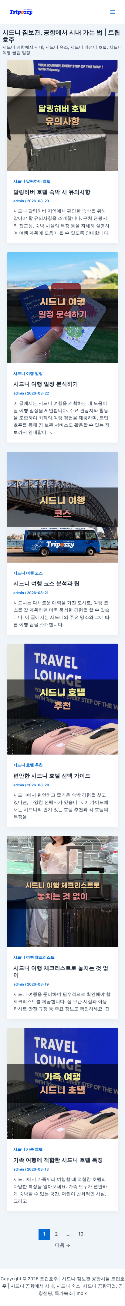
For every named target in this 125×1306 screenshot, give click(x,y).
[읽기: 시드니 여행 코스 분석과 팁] (62, 507)
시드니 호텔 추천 (28, 765)
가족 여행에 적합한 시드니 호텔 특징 (58, 1159)
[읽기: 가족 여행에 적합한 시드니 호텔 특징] (62, 1083)
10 (80, 1234)
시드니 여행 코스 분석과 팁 (46, 583)
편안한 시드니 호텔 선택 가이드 (51, 775)
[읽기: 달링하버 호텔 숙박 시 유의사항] (62, 115)
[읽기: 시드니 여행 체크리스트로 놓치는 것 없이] (62, 891)
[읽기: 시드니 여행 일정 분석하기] (62, 307)
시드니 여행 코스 (28, 573)
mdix (82, 1293)
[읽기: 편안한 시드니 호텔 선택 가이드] (62, 699)
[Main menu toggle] (112, 12)
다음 (62, 1245)
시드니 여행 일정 (28, 373)
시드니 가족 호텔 (28, 1149)
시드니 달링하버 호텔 (32, 181)
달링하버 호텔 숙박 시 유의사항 (51, 191)
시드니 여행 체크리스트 (34, 957)
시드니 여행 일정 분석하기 (45, 383)
